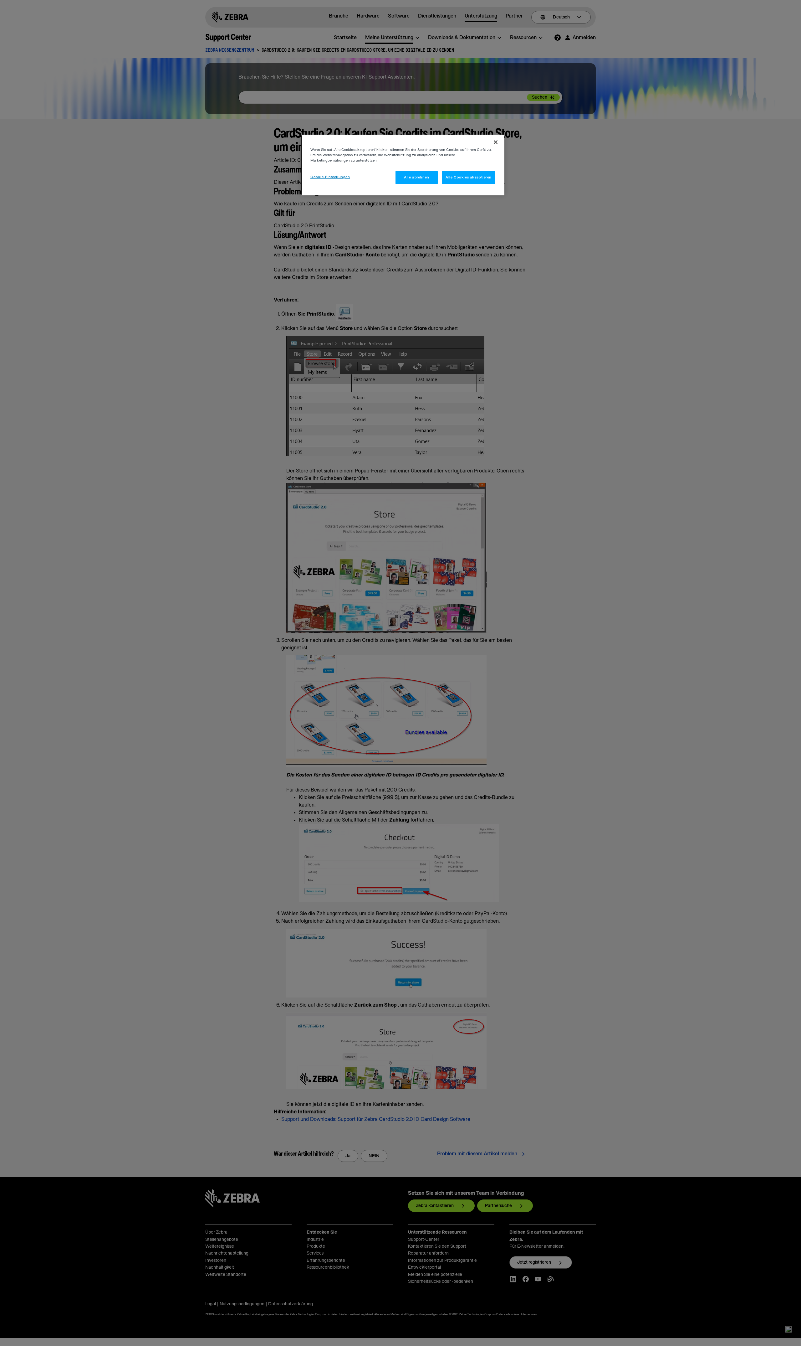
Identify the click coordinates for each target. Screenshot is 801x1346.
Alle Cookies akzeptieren (469, 177)
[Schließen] (496, 142)
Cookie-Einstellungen (330, 177)
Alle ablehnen (416, 177)
